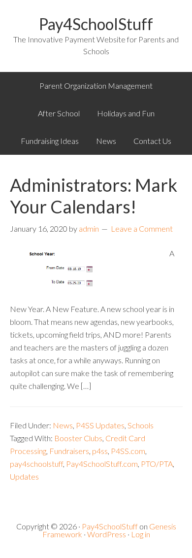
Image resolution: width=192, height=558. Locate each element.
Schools (141, 425)
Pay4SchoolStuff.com (102, 463)
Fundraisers (69, 450)
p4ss (100, 450)
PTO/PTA (157, 463)
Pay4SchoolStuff (96, 24)
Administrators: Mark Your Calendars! (93, 195)
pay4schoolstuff (36, 463)
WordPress (106, 534)
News (63, 425)
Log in (140, 534)
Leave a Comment (142, 228)
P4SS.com (128, 450)
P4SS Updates (100, 425)
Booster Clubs (78, 438)
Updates (24, 476)
